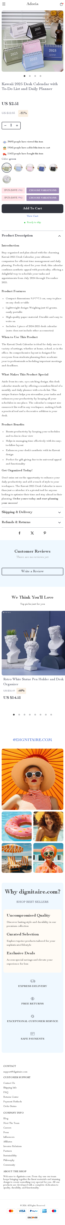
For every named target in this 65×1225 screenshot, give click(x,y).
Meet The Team (11, 1123)
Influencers (8, 1137)
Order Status (9, 1106)
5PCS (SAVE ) (13, 198)
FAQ (5, 1092)
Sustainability (10, 1156)
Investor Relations (12, 1146)
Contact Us (9, 1083)
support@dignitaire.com (15, 1072)
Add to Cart (32, 208)
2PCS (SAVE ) (13, 190)
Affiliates (7, 1142)
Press (6, 1132)
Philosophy (8, 1160)
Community (9, 1165)
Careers (7, 1128)
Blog (5, 1119)
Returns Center (10, 1097)
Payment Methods (12, 1102)
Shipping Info (10, 1088)
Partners (7, 1151)
